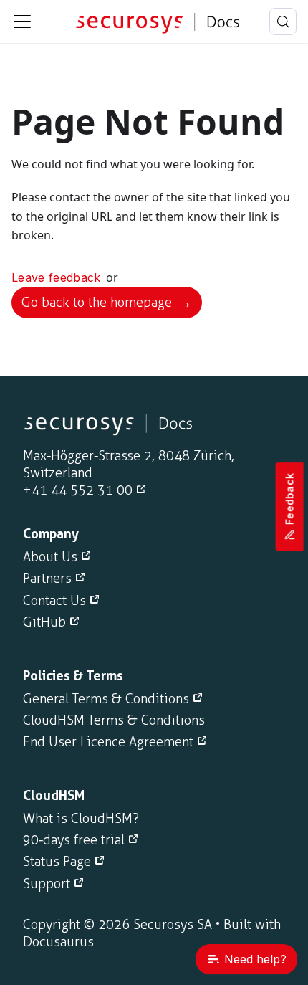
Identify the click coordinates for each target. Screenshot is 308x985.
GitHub (44, 622)
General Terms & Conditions (106, 699)
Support (46, 884)
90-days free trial (74, 840)
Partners (47, 578)
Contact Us (54, 601)
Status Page (57, 862)
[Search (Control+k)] (283, 21)
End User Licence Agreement (108, 742)
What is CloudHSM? (81, 819)
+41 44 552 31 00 (78, 490)
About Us (50, 557)
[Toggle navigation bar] (22, 21)
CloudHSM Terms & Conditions (114, 720)
